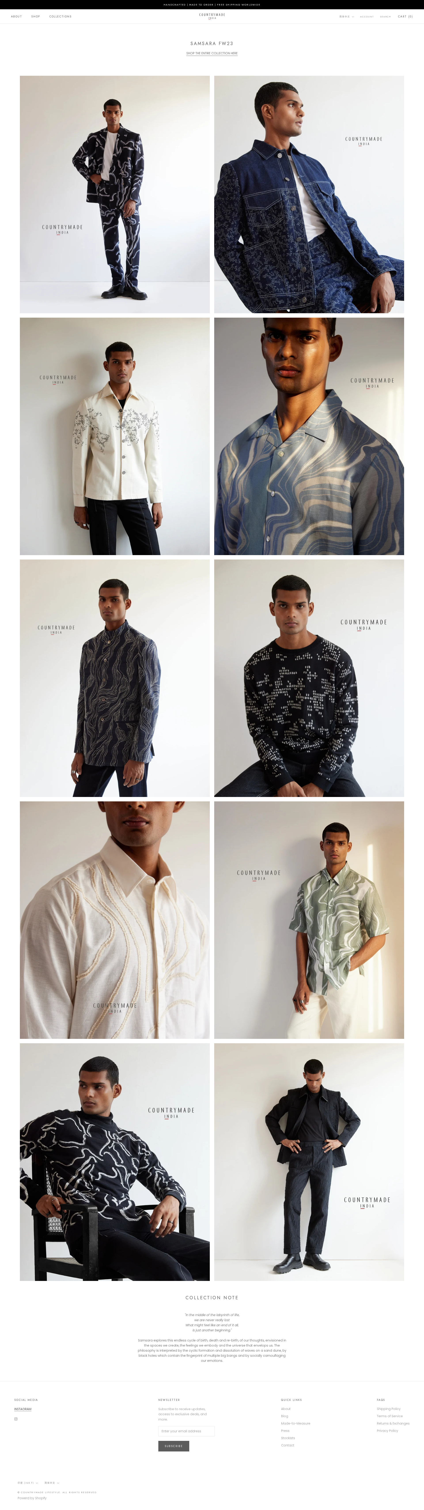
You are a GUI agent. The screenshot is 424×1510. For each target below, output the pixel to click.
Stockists (288, 1438)
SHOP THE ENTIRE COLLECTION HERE (212, 53)
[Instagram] (15, 1418)
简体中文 (344, 16)
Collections (60, 17)
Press (285, 1430)
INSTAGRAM (22, 1409)
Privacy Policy (387, 1430)
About (16, 17)
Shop (35, 17)
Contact (287, 1445)
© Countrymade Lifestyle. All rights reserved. (58, 1492)
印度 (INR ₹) (26, 1483)
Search (385, 16)
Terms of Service (390, 1416)
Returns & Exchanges (393, 1423)
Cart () (405, 17)
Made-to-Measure (295, 1423)
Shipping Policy (389, 1409)
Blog (284, 1416)
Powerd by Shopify (32, 1498)
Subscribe (174, 1446)
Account (367, 16)
